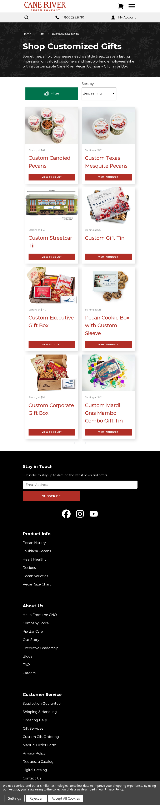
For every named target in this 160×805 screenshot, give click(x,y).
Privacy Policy (34, 753)
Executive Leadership (41, 648)
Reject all (37, 798)
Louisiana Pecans (37, 551)
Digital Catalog (35, 770)
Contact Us (32, 778)
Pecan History (34, 543)
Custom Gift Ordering (41, 737)
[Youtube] (93, 513)
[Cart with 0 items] (121, 6)
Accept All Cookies (66, 798)
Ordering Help (35, 720)
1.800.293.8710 (73, 17)
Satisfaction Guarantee (42, 704)
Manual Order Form (39, 745)
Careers (29, 673)
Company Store (36, 623)
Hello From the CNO (40, 615)
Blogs (27, 656)
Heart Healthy (34, 559)
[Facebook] (66, 513)
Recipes (29, 568)
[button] (52, 93)
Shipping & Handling (40, 712)
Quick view (52, 125)
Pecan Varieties (35, 576)
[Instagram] (80, 513)
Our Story (31, 640)
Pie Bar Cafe (33, 631)
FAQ (26, 665)
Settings (14, 798)
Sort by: (88, 84)
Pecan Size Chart (37, 584)
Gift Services (33, 728)
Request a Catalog (38, 762)
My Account (127, 17)
